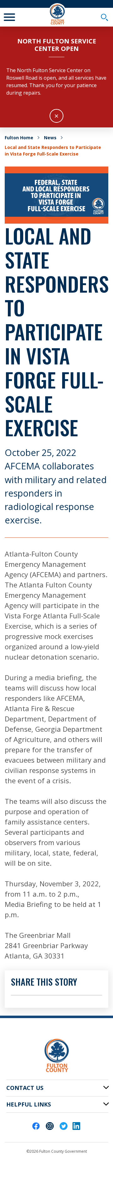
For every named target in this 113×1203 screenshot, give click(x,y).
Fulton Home (19, 138)
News (50, 138)
